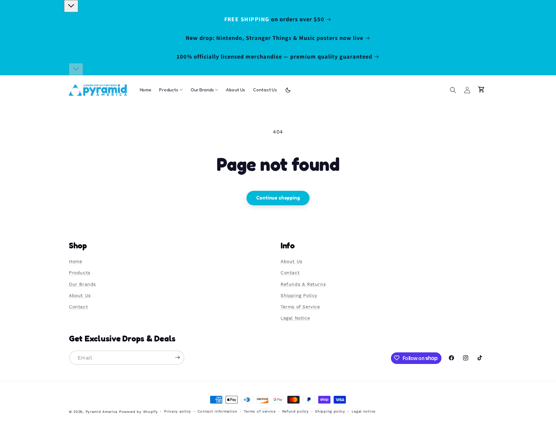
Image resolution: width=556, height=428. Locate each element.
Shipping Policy (299, 295)
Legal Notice (295, 318)
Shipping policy (330, 411)
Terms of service (260, 411)
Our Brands (82, 284)
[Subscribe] (177, 357)
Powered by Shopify (138, 412)
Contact (78, 306)
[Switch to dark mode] (288, 90)
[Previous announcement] (71, 6)
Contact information (217, 411)
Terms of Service (300, 306)
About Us (80, 295)
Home (75, 261)
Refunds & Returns (303, 284)
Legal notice (363, 411)
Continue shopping (278, 198)
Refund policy (295, 411)
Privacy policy (177, 411)
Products (79, 272)
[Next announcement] (76, 69)
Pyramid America (102, 412)
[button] (453, 90)
